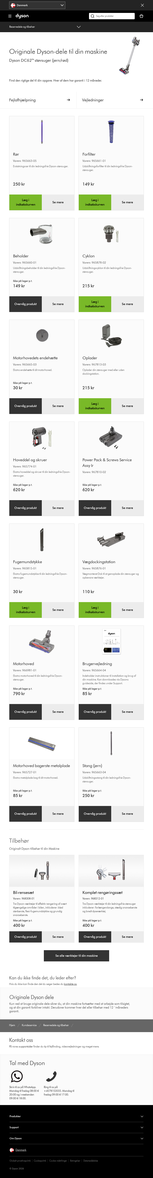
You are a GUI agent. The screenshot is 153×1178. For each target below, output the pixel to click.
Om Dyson (16, 1138)
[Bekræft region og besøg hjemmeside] (142, 5)
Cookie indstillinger (58, 1160)
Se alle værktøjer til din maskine (76, 955)
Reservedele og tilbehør (22, 26)
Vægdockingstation (98, 561)
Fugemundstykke (27, 561)
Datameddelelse (90, 1160)
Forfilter (89, 154)
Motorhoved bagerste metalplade (41, 765)
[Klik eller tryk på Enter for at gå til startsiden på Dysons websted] (22, 17)
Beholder (21, 255)
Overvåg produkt (25, 304)
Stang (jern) (92, 765)
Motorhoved (23, 663)
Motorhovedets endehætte (35, 357)
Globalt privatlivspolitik (20, 1160)
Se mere (58, 202)
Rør (16, 154)
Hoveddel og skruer (30, 459)
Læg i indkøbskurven (25, 202)
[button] (18, 1150)
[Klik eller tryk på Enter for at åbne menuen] (9, 16)
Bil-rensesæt (23, 892)
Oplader (89, 357)
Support (14, 1127)
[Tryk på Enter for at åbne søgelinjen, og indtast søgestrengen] (112, 16)
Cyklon (88, 255)
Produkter (15, 1116)
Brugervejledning (97, 663)
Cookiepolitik (40, 1160)
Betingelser (75, 1160)
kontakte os (70, 984)
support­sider (26, 1046)
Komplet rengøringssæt (102, 892)
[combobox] (37, 5)
